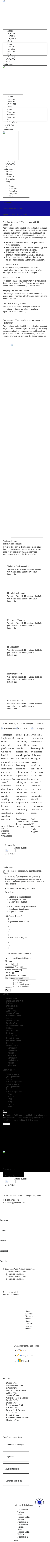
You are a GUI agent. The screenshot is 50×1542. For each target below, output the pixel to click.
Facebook (4, 1251)
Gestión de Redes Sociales (13, 1016)
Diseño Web (11, 998)
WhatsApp (10, 972)
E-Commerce (11, 1003)
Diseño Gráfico (12, 1020)
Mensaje (9, 987)
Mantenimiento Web (14, 1001)
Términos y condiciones (13, 1049)
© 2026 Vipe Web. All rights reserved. (19, 1269)
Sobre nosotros (12, 1074)
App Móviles (11, 1011)
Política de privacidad (12, 1054)
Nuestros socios (29, 1317)
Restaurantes (22, 1509)
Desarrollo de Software (12, 1007)
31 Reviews (10, 854)
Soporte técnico (12, 1013)
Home (8, 171)
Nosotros (10, 174)
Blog (9, 41)
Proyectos (11, 51)
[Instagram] (1, 1216)
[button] (38, 4)
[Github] (1, 1226)
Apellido (9, 964)
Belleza (20, 1519)
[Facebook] (1, 1246)
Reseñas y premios (14, 1081)
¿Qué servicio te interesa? (16, 975)
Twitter (3, 1240)
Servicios (10, 176)
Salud (19, 1514)
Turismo (20, 1512)
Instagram (4, 1220)
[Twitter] (1, 1236)
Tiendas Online (23, 1517)
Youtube (3, 1261)
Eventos (11, 1096)
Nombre (9, 961)
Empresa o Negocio (14, 967)
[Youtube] (1, 1256)
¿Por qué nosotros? (14, 1077)
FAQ (10, 1099)
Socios (9, 1079)
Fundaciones (22, 1522)
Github (3, 1230)
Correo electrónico (13, 970)
